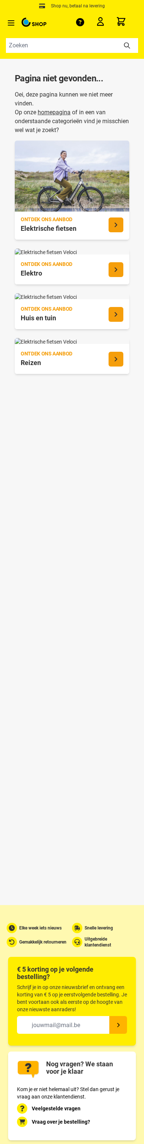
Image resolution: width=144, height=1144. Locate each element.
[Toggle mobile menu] (11, 23)
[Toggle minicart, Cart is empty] (127, 21)
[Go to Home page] (34, 22)
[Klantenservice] (80, 22)
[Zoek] (127, 45)
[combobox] (72, 45)
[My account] (102, 23)
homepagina (54, 112)
